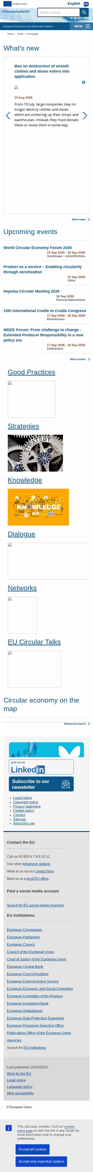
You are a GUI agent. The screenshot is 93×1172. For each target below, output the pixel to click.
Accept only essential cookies (41, 1161)
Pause (83, 82)
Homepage (32, 34)
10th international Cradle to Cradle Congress (44, 311)
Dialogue (21, 534)
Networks (22, 588)
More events (78, 359)
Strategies (23, 426)
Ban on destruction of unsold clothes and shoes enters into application (32, 71)
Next (83, 115)
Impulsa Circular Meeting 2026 (31, 291)
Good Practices (31, 372)
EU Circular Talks (34, 642)
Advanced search (78, 19)
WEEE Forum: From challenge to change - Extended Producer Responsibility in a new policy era (43, 335)
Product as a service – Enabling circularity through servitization (42, 269)
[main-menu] (88, 26)
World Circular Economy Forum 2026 (37, 248)
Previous (9, 115)
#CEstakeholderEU (16, 11)
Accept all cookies (32, 1149)
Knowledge (25, 480)
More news (79, 219)
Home (10, 34)
